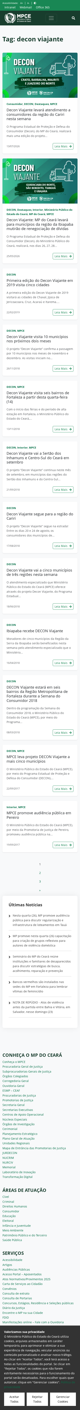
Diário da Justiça (13, 1308)
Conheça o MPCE (13, 1062)
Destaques (42, 104)
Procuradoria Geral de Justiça (22, 1066)
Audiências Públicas (16, 1269)
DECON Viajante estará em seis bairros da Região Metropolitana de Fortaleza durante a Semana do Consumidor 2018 (37, 694)
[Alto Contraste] (35, 3)
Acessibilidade (12, 1260)
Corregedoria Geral (15, 1081)
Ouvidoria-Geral (13, 1086)
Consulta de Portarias (17, 1298)
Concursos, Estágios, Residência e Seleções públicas (38, 1303)
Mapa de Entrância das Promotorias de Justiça (34, 1148)
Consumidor (15, 104)
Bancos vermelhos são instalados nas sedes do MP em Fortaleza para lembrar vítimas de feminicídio (40, 986)
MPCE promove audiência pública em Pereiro (39, 815)
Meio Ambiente (12, 1230)
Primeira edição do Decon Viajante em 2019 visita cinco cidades (40, 282)
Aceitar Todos (14, 1399)
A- (28, 3)
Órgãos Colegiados (15, 1076)
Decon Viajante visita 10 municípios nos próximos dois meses (37, 339)
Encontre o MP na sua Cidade (22, 1313)
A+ (21, 3)
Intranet (10, 7)
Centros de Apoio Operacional (23, 1114)
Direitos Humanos (14, 1206)
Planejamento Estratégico (19, 1134)
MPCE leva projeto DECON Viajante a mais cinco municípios (38, 759)
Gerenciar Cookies (63, 1399)
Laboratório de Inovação (18, 1172)
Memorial (9, 1167)
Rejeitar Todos (37, 1399)
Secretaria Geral (13, 1105)
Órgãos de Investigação (18, 1124)
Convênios (9, 1289)
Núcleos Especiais (14, 1119)
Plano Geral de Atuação (18, 1138)
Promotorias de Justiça (17, 1100)
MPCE (53, 104)
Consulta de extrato (15, 1293)
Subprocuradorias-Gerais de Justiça (26, 1071)
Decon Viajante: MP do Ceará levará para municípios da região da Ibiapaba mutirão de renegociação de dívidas (40, 224)
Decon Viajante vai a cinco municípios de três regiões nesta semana (39, 572)
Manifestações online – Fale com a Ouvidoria (33, 1322)
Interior (38, 210)
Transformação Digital (17, 1177)
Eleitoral (8, 1221)
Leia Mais (61, 146)
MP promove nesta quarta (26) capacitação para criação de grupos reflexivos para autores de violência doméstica (42, 940)
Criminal (8, 1202)
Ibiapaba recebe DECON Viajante (35, 630)
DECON (28, 104)
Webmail (26, 7)
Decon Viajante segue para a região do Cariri (40, 516)
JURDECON (9, 1153)
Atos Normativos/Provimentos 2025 (26, 1279)
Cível (5, 1197)
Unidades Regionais (16, 1143)
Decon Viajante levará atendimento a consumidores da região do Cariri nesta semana (38, 114)
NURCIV (7, 1162)
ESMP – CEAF (11, 1090)
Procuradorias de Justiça (19, 1095)
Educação (9, 1216)
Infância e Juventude (16, 1226)
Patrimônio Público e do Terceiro (24, 1235)
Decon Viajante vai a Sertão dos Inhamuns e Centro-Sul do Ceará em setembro (38, 458)
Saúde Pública (12, 1240)
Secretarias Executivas (17, 1110)
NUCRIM (8, 1158)
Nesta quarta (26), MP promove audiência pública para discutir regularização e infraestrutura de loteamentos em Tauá (41, 920)
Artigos (7, 1265)
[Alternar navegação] (51, 18)
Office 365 (43, 7)
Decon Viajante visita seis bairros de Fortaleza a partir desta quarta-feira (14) (38, 397)
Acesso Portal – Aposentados (22, 1274)
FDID (5, 1317)
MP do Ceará (37, 214)
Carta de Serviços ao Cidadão (22, 1284)
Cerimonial (9, 1129)
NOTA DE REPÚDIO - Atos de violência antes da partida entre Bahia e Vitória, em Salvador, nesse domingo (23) (41, 1007)
